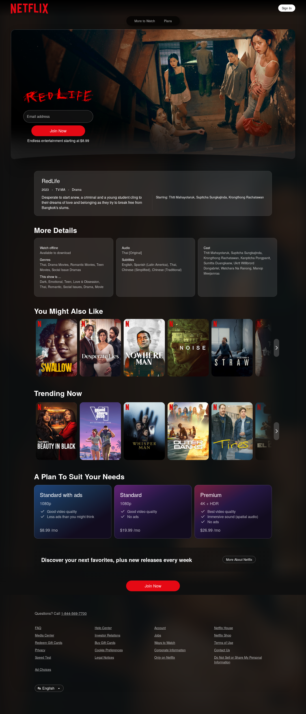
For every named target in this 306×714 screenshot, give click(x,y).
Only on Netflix (164, 657)
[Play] (243, 138)
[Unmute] (254, 138)
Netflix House (223, 628)
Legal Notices (104, 657)
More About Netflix (239, 559)
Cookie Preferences (109, 650)
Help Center (103, 628)
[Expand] (266, 138)
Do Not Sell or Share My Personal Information (238, 659)
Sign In (287, 8)
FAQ (38, 628)
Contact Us (222, 650)
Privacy (40, 650)
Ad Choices (43, 669)
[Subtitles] (278, 138)
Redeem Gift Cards (48, 642)
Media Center (44, 635)
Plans (168, 21)
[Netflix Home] (27, 8)
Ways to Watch (164, 642)
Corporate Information (170, 650)
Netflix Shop (222, 635)
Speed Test (43, 657)
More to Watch (144, 21)
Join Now (58, 130)
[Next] (276, 348)
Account (160, 628)
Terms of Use (223, 642)
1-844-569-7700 (74, 613)
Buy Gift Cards (105, 642)
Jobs (157, 635)
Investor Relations (107, 635)
